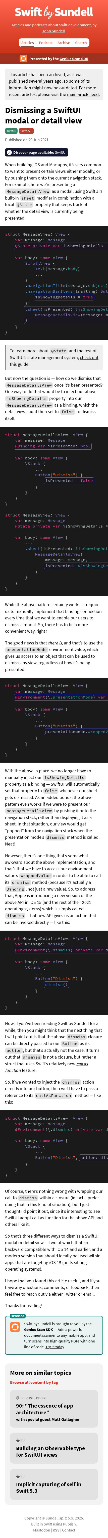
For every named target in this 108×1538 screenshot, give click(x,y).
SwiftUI (40, 152)
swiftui (11, 131)
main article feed (83, 94)
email (88, 1294)
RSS (56, 1529)
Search (81, 42)
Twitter (70, 1294)
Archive (64, 42)
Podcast (45, 42)
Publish (69, 1523)
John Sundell (53, 30)
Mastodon (41, 1529)
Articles (27, 42)
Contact (68, 1529)
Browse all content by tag (34, 1382)
